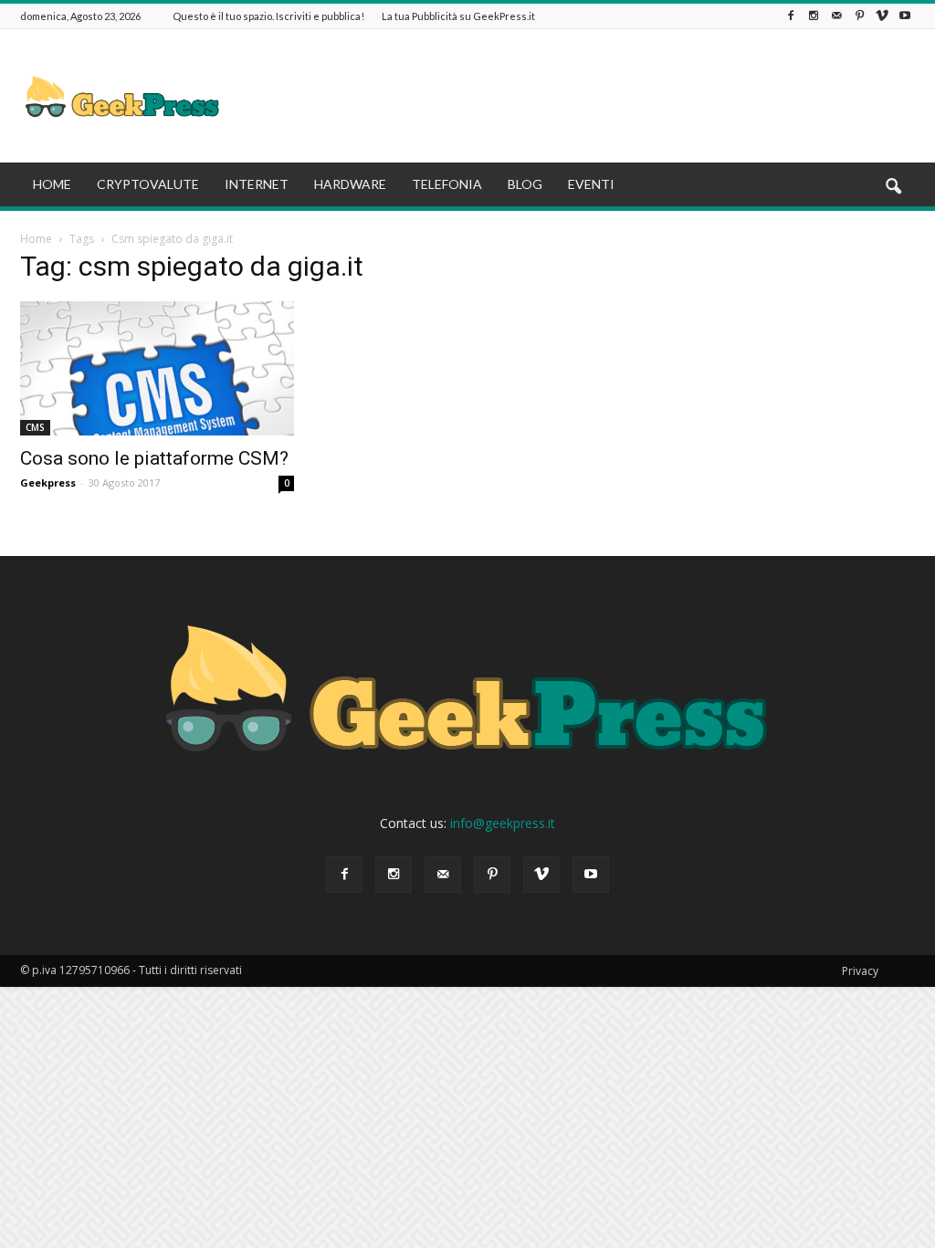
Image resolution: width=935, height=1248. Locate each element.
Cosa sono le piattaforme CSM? (154, 458)
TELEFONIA (447, 184)
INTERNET (257, 184)
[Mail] (836, 16)
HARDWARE (350, 184)
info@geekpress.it (502, 823)
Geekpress (48, 482)
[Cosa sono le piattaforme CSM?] (157, 368)
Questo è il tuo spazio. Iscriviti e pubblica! (268, 16)
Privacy (860, 971)
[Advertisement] (582, 95)
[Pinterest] (859, 16)
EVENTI (591, 184)
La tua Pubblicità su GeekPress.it (458, 16)
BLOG (525, 184)
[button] (893, 187)
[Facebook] (791, 16)
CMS (35, 427)
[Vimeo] (882, 16)
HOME (52, 184)
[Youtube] (905, 16)
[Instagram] (814, 16)
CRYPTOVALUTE (148, 184)
